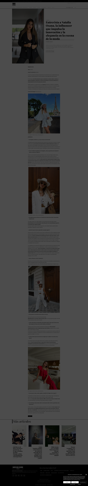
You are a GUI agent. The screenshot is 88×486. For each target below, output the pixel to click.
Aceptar (67, 482)
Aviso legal (79, 484)
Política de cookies (72, 484)
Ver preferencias (83, 482)
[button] (86, 474)
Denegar (75, 482)
